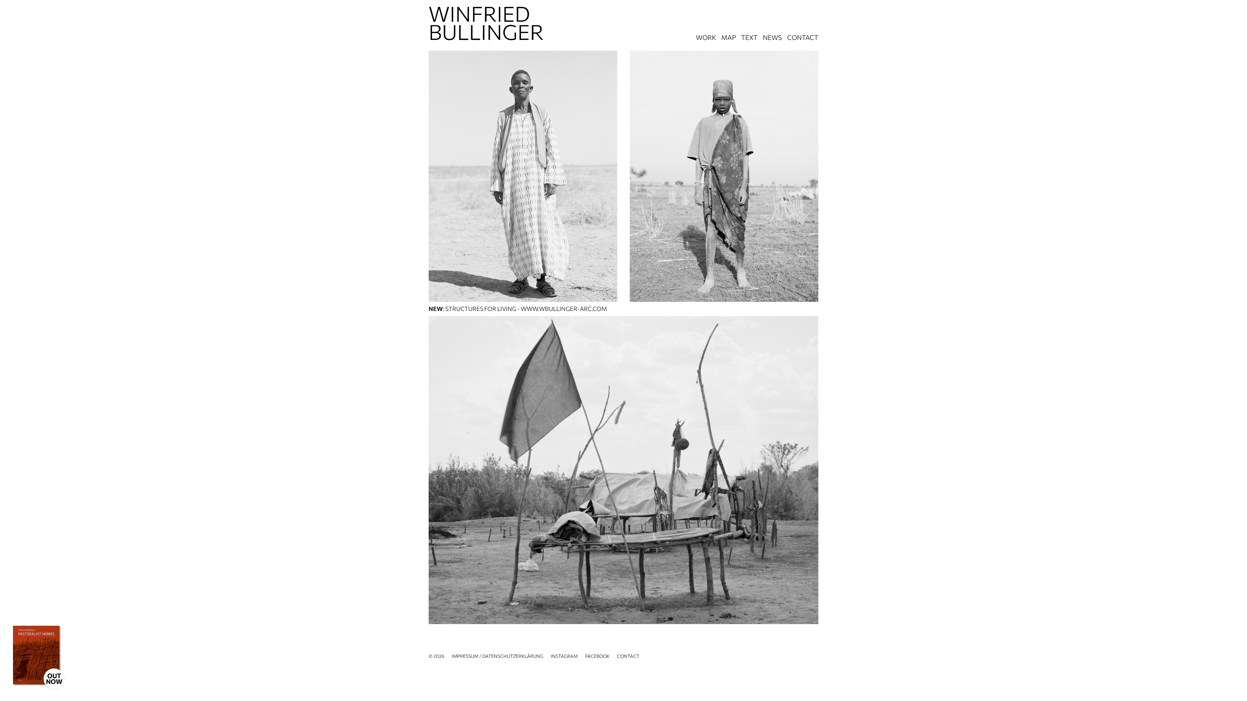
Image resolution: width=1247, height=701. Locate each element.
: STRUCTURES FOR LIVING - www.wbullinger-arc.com (518, 308)
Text (749, 37)
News (772, 37)
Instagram (564, 656)
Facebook (597, 656)
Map (728, 37)
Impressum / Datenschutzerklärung (497, 656)
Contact (802, 37)
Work (706, 37)
